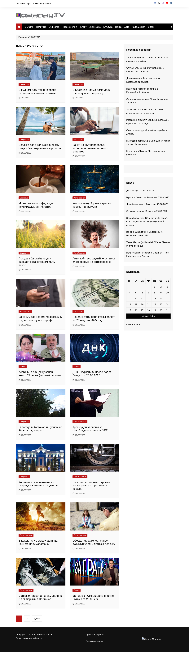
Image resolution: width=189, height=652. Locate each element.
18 (129, 304)
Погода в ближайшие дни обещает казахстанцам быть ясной (37, 262)
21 (148, 304)
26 (136, 310)
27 (142, 310)
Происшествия (69, 27)
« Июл (129, 324)
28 (148, 310)
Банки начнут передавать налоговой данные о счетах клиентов (90, 148)
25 (129, 310)
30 (161, 310)
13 (142, 298)
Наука (118, 27)
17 (167, 298)
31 (167, 310)
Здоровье (24, 198)
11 (129, 298)
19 (136, 304)
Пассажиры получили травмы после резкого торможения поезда (92, 485)
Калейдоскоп (138, 27)
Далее (37, 618)
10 (167, 293)
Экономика (95, 27)
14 (148, 298)
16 (161, 298)
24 (167, 304)
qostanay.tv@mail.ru (33, 638)
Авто (126, 27)
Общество (54, 27)
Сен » (137, 324)
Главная (22, 37)
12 (136, 298)
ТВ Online (28, 27)
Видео (151, 27)
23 (161, 304)
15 (154, 298)
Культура (107, 27)
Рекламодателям (43, 3)
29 (154, 310)
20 (142, 304)
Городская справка (25, 3)
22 (154, 304)
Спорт (83, 27)
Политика (41, 27)
